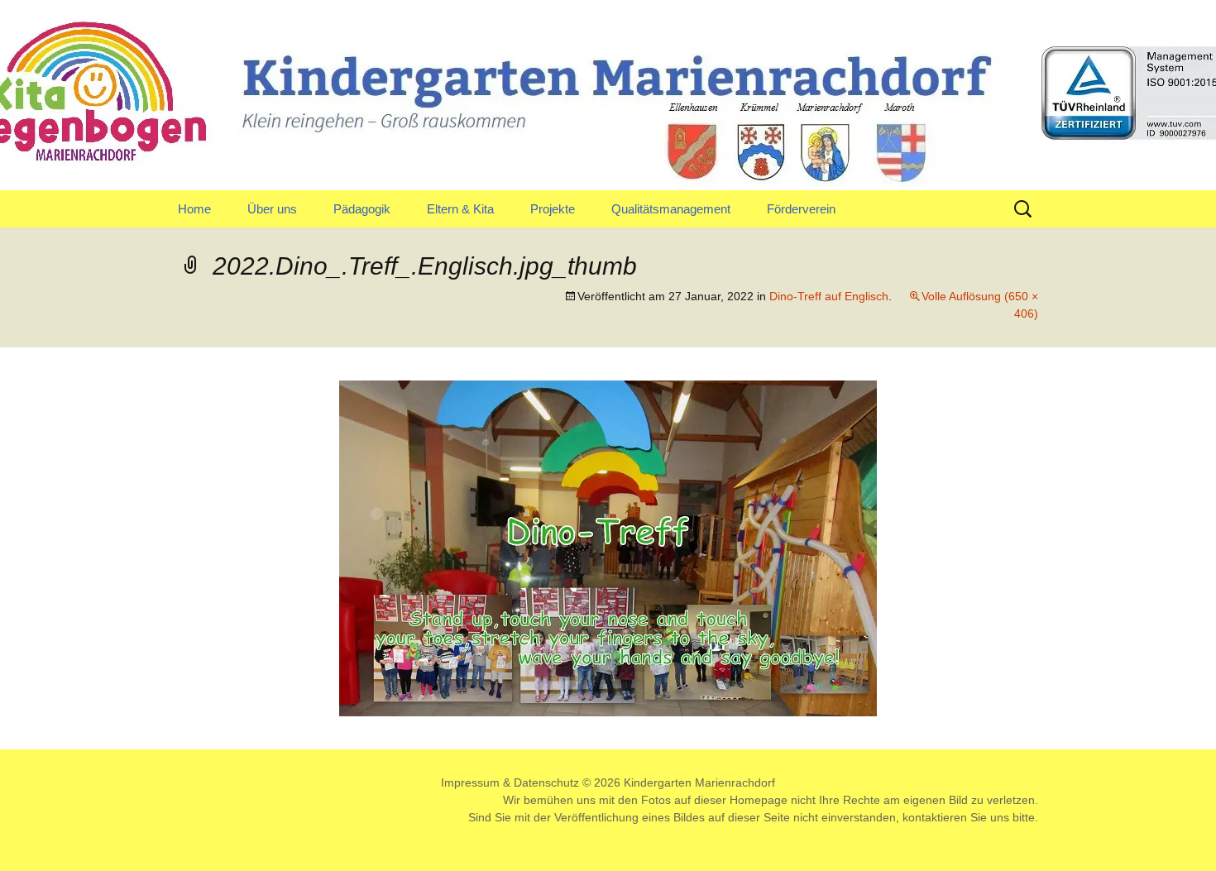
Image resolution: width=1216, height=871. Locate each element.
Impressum (470, 782)
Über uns (272, 209)
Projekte (552, 209)
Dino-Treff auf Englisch (828, 296)
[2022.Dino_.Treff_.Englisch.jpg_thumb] (608, 547)
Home (194, 209)
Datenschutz (546, 782)
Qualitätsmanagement (670, 209)
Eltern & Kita (460, 209)
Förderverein (801, 209)
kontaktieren (934, 817)
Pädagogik (361, 209)
